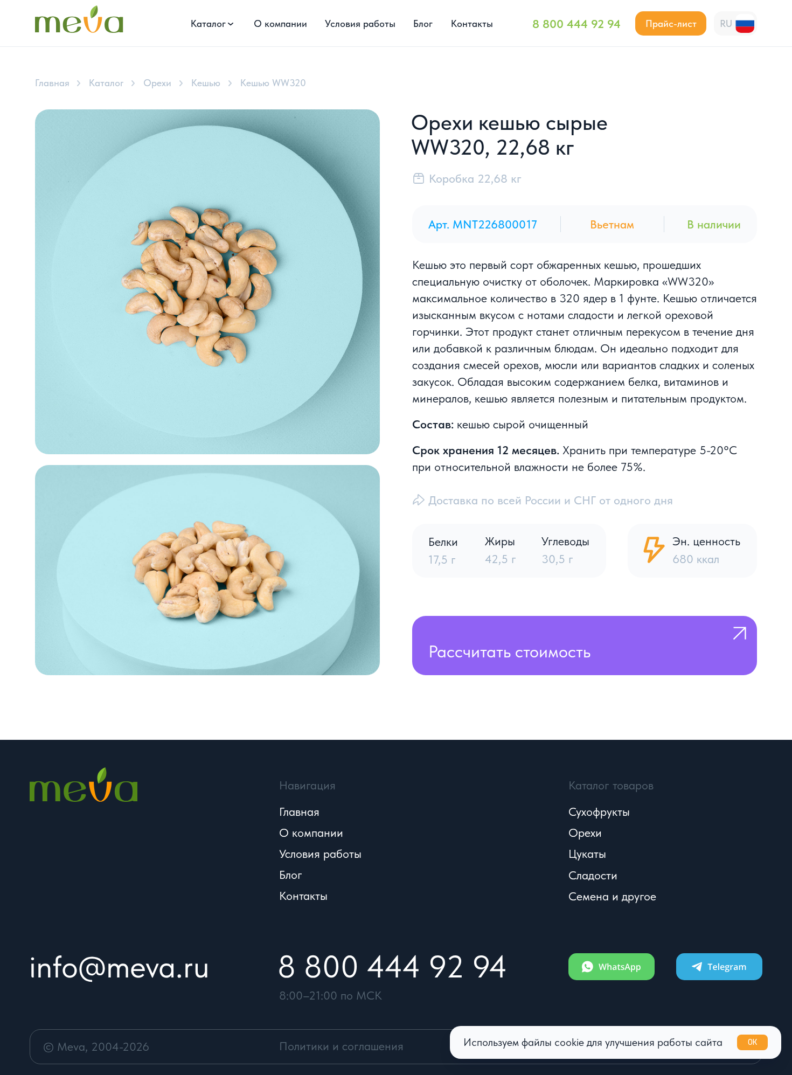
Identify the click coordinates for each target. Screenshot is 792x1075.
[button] (670, 23)
